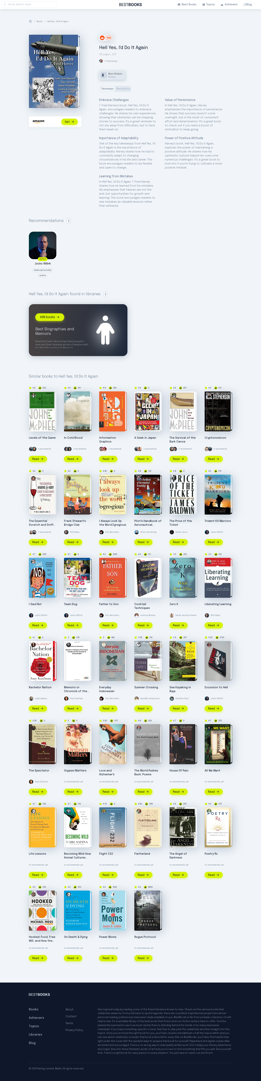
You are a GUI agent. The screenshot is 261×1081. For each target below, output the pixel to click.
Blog (249, 4)
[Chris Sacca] (34, 532)
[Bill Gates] (66, 532)
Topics (210, 4)
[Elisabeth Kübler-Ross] (33, 811)
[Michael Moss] (33, 894)
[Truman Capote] (68, 395)
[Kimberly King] (33, 561)
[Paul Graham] (66, 698)
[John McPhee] (33, 395)
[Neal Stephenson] (209, 395)
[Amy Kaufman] (33, 644)
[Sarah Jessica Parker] (171, 615)
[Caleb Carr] (174, 811)
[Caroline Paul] (171, 698)
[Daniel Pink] (34, 449)
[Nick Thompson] (175, 449)
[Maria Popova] (31, 532)
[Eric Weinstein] (101, 532)
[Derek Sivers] (139, 449)
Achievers (231, 4)
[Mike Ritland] (209, 478)
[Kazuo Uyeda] (139, 561)
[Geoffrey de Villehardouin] (68, 644)
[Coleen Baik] (104, 449)
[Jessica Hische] (101, 449)
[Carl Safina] (68, 811)
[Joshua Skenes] (136, 615)
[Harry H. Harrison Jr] (103, 561)
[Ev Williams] (207, 449)
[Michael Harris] (209, 728)
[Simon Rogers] (103, 395)
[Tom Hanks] (66, 449)
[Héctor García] (139, 395)
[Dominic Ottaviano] (139, 478)
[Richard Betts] (33, 478)
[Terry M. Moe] (209, 561)
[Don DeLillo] (174, 561)
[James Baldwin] (174, 478)
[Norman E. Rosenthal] (209, 811)
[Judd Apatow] (31, 698)
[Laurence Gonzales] (174, 728)
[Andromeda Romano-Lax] (174, 644)
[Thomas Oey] (103, 644)
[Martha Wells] (139, 894)
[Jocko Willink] (207, 532)
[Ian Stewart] (139, 811)
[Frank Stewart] (68, 478)
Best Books (189, 4)
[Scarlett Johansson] (136, 698)
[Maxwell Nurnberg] (103, 478)
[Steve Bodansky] (68, 728)
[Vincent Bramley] (209, 644)
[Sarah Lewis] (171, 532)
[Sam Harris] (69, 449)
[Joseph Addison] (33, 728)
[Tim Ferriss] (31, 449)
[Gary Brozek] (68, 567)
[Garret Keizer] (139, 728)
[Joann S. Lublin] (103, 894)
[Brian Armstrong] (136, 532)
